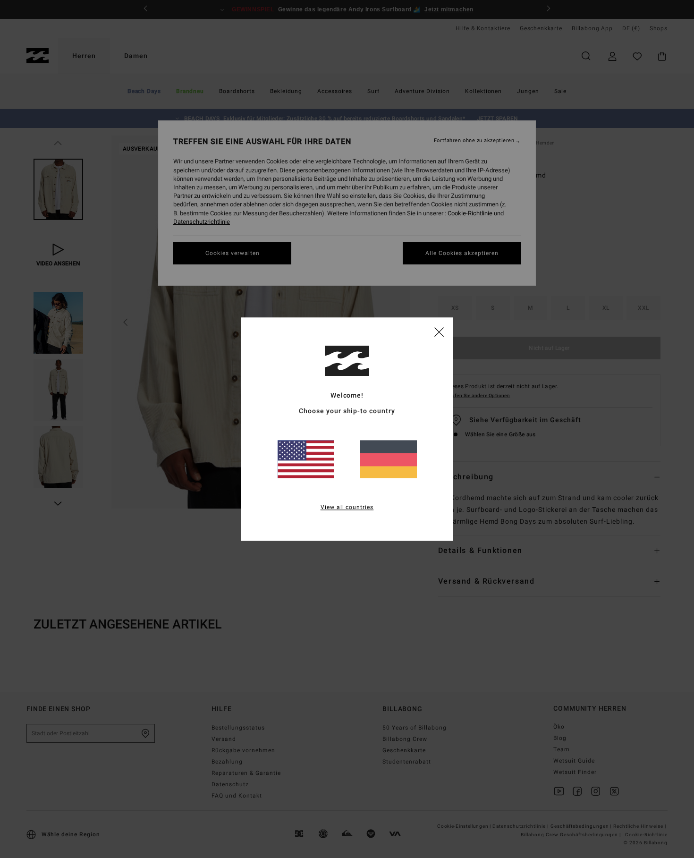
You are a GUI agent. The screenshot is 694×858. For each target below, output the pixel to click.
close (439, 331)
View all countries (347, 507)
